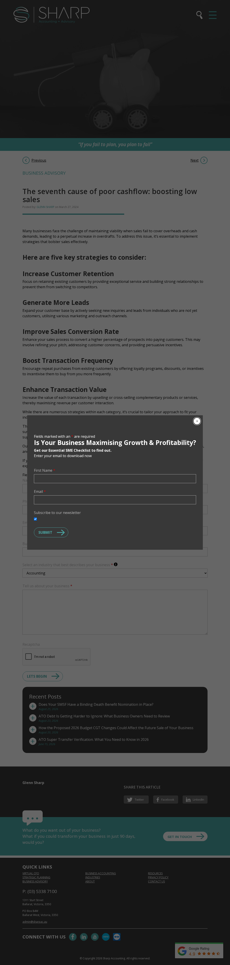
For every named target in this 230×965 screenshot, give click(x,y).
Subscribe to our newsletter (57, 512)
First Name (44, 470)
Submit (45, 532)
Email (40, 491)
